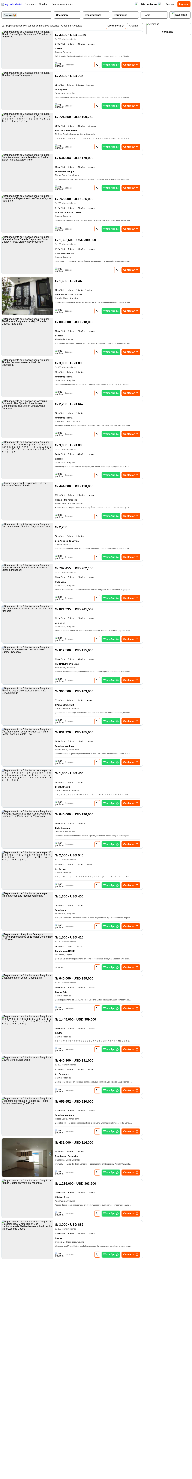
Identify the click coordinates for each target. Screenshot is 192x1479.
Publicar (170, 4)
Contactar (129, 64)
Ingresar (184, 4)
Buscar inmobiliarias (62, 4)
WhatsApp (109, 64)
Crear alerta (114, 25)
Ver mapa (167, 32)
